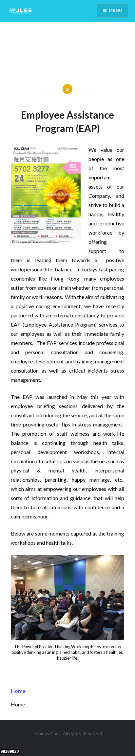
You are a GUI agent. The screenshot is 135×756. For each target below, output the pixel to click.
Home (18, 691)
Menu (115, 10)
